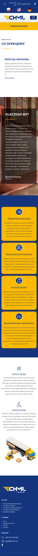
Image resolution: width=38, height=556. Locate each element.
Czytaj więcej (9, 78)
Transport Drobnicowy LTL (11, 510)
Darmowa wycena (19, 26)
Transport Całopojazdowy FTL (12, 508)
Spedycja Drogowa (9, 512)
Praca (5, 521)
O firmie (5, 527)
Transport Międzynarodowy (12, 504)
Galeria (5, 525)
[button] (33, 17)
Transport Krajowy (9, 506)
